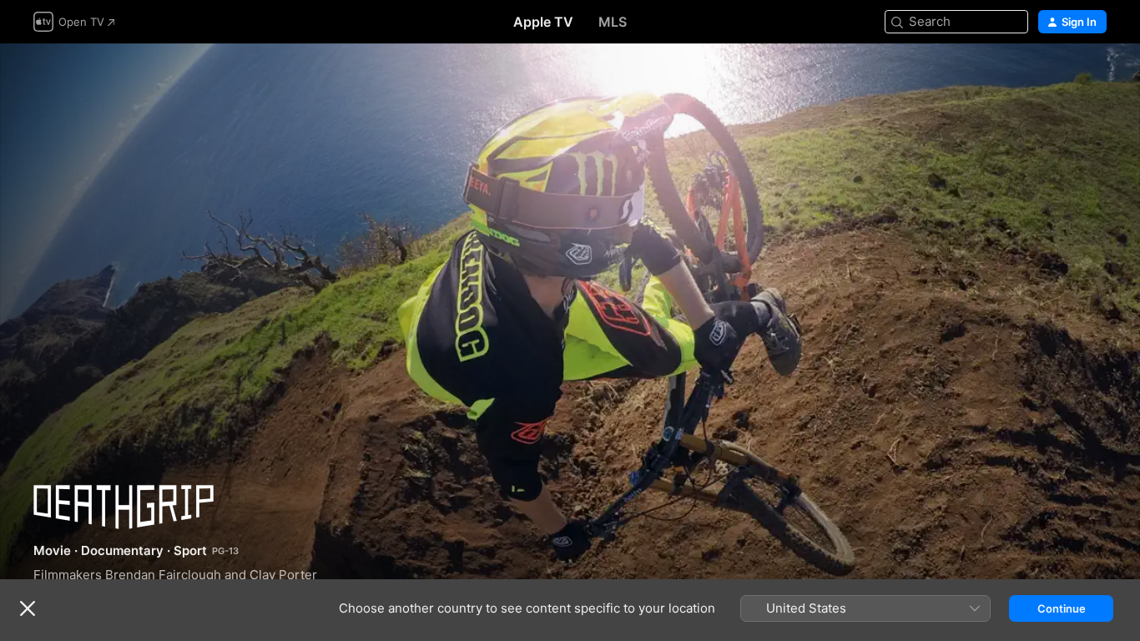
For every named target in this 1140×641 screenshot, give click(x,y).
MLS (612, 21)
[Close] (27, 608)
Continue (1061, 608)
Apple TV (543, 21)
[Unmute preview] (1095, 76)
